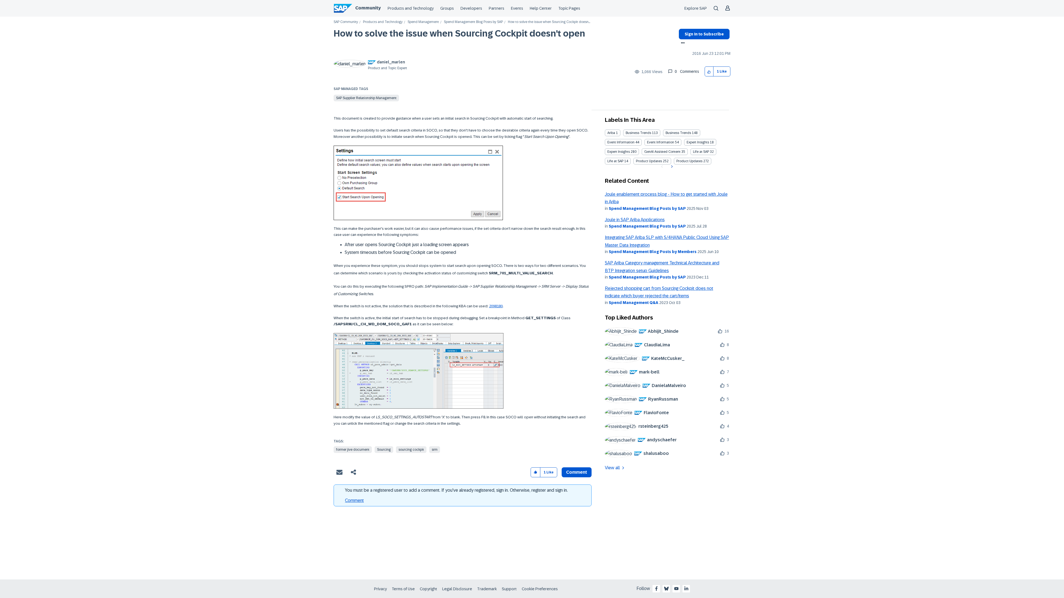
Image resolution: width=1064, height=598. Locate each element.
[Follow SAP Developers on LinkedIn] (686, 588)
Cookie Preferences (540, 589)
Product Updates (649, 161)
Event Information (621, 142)
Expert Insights (698, 142)
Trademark (487, 589)
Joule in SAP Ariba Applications (635, 219)
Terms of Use (403, 589)
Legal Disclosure (457, 589)
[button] (709, 71)
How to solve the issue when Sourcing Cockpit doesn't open (459, 33)
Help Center (541, 8)
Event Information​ (660, 142)
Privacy (380, 589)
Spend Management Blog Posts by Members (653, 251)
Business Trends (638, 133)
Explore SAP (695, 8)
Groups (447, 8)
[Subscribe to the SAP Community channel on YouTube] (676, 588)
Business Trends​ (678, 133)
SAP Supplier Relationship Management (366, 98)
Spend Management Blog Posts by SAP (473, 22)
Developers (471, 8)
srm (435, 450)
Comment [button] (576, 472)
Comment (354, 500)
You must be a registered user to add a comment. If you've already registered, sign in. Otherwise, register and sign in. (456, 490)
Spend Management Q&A (633, 302)
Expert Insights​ (618, 152)
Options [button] (682, 43)
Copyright (428, 589)
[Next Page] (671, 166)
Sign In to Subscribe (704, 34)
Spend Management (423, 22)
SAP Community (346, 22)
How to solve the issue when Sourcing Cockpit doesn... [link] (549, 22)
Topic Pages (569, 8)
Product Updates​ (689, 161)
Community (368, 8)
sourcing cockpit (411, 450)
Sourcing (384, 450)
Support (509, 589)
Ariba (611, 133)
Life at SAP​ (615, 161)
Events (517, 8)
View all (612, 467)
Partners (496, 8)
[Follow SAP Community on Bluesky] (666, 588)
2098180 (496, 306)
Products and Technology (411, 8)
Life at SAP (701, 152)
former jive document (352, 450)
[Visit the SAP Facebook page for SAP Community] (656, 588)
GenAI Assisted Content (662, 152)
